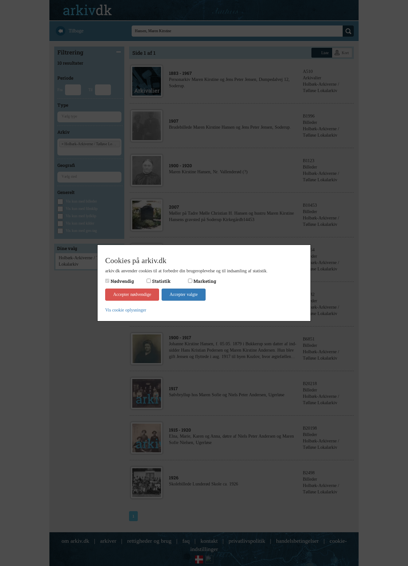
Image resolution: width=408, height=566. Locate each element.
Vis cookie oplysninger (125, 310)
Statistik (161, 281)
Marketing (204, 281)
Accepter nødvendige (132, 294)
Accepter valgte (184, 294)
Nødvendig (122, 281)
